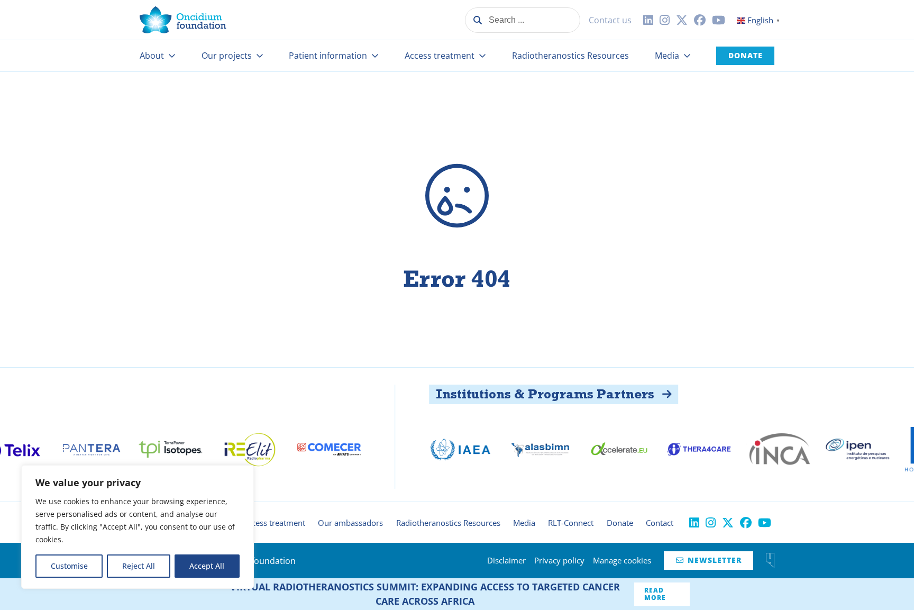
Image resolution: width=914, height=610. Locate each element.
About (152, 55)
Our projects (227, 55)
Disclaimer (506, 560)
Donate (745, 55)
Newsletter (709, 560)
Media (667, 55)
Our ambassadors (350, 522)
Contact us (610, 20)
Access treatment (439, 55)
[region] (137, 527)
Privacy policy (559, 560)
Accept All (206, 566)
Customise (69, 566)
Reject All (138, 566)
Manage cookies (622, 560)
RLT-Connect (570, 522)
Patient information (328, 55)
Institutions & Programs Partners (524, 394)
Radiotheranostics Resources (570, 55)
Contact (659, 522)
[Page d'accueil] (183, 19)
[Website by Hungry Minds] (770, 560)
